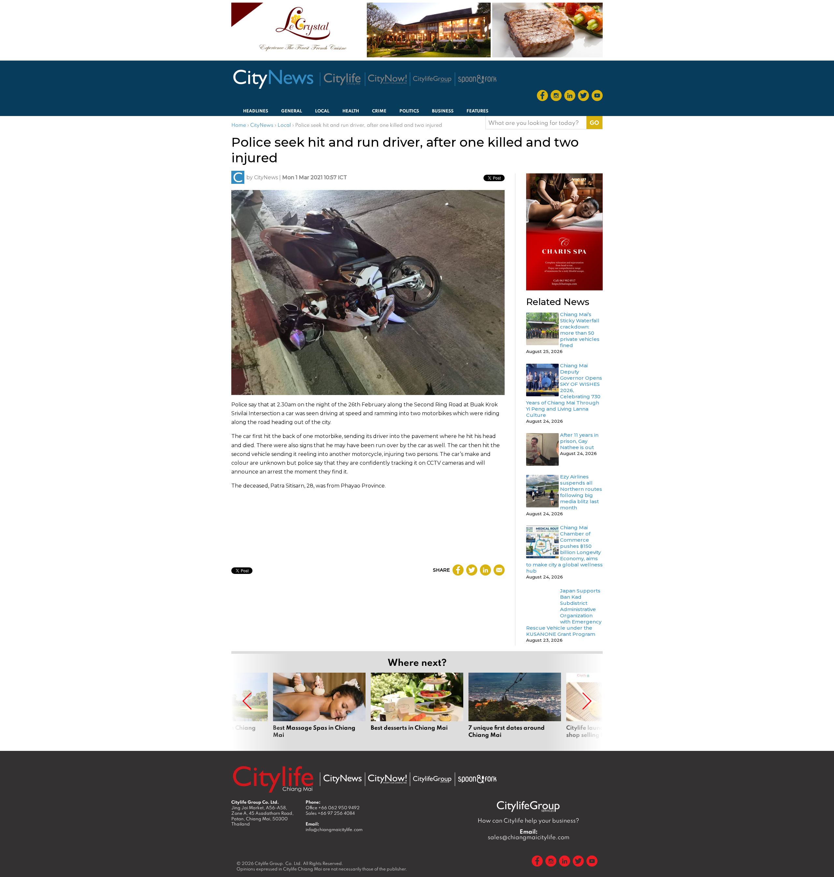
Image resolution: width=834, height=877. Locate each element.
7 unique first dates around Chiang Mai (514, 709)
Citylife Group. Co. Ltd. (278, 863)
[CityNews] (273, 79)
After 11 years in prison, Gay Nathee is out (579, 441)
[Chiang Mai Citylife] (342, 79)
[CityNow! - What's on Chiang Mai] (387, 79)
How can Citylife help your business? (528, 820)
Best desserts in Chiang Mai (417, 709)
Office (333, 808)
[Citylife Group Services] (432, 79)
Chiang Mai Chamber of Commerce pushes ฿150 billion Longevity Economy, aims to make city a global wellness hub (564, 549)
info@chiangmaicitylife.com (334, 829)
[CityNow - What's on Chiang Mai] (387, 779)
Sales (330, 813)
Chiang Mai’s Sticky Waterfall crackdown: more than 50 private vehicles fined (579, 329)
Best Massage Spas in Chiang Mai (319, 709)
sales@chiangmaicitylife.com (528, 834)
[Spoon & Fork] (477, 79)
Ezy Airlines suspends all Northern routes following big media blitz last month (581, 492)
